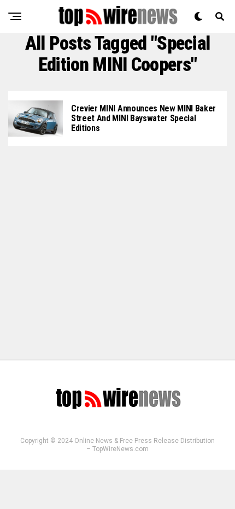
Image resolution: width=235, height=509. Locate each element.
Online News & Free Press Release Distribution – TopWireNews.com (144, 445)
